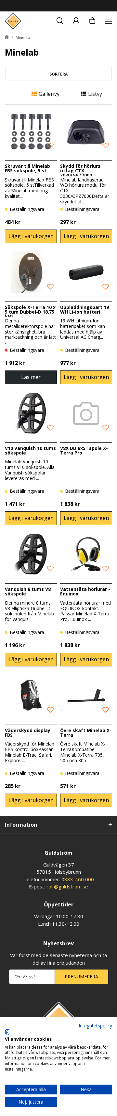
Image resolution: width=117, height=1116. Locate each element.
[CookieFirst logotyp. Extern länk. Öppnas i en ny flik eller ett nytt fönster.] (7, 1032)
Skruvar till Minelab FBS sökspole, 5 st (27, 168)
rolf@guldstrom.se (67, 886)
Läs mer (31, 377)
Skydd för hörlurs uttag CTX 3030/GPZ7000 (80, 170)
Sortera (58, 74)
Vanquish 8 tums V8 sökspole (28, 591)
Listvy (95, 93)
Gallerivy (49, 93)
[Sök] (60, 19)
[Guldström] (13, 21)
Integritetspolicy (95, 1025)
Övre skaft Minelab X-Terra (85, 732)
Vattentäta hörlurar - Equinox (85, 591)
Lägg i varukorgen (31, 236)
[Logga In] (76, 19)
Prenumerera (81, 976)
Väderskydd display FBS (27, 732)
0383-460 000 (77, 879)
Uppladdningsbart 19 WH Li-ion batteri (84, 309)
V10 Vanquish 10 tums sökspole (30, 450)
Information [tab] (21, 824)
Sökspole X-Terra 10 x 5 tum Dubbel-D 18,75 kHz (30, 311)
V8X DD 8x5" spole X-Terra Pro (84, 450)
